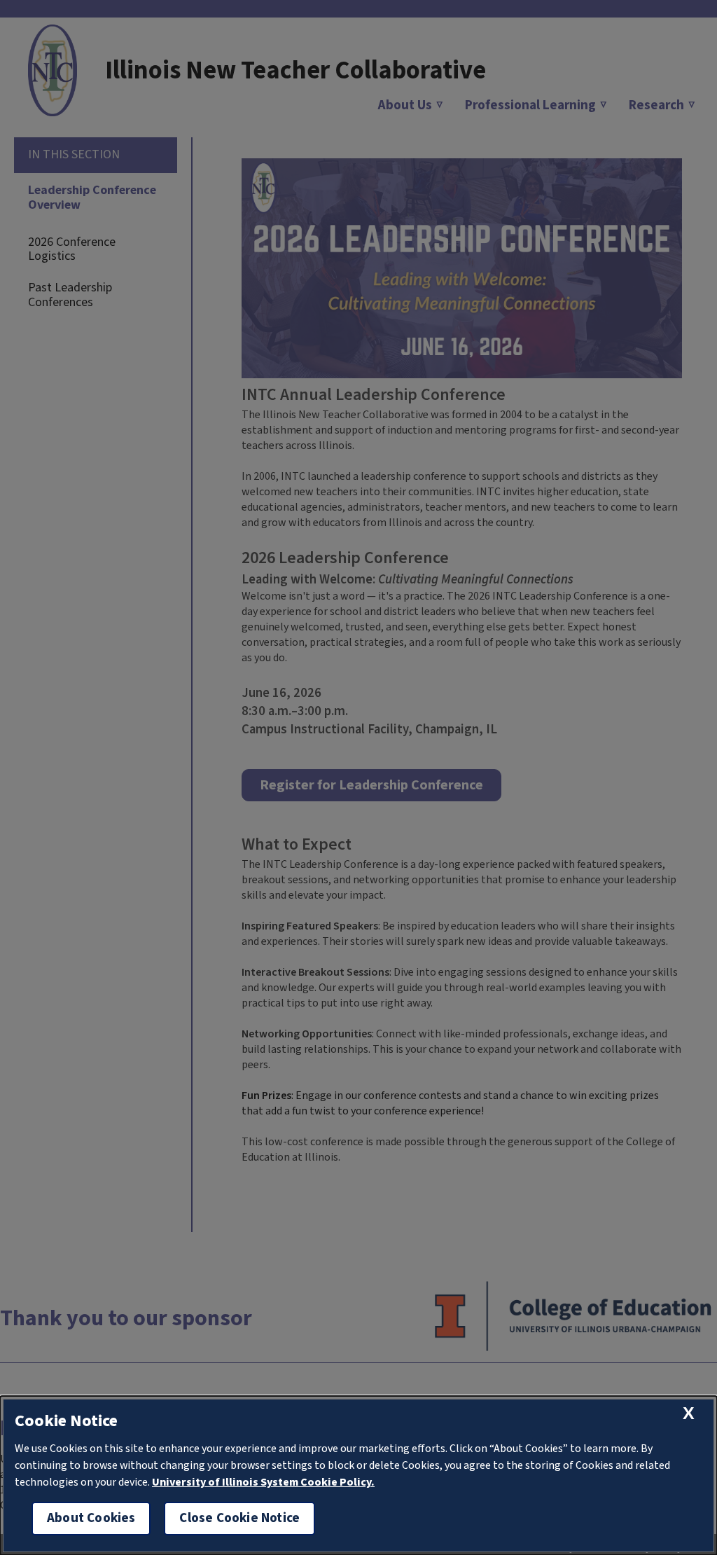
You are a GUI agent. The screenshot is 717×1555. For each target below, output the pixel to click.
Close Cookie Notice (239, 1518)
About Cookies (91, 1518)
